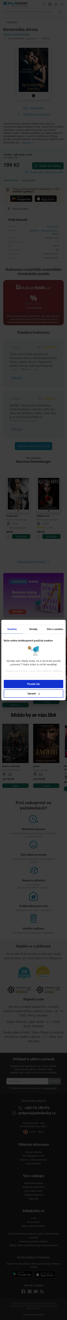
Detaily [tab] (33, 629)
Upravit (31, 693)
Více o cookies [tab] (55, 629)
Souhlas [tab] (12, 629)
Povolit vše (33, 684)
